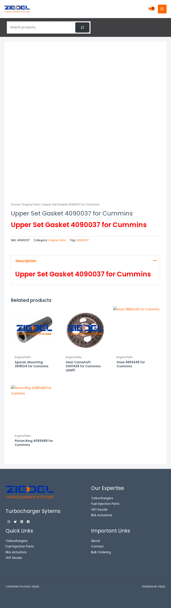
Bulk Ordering (101, 552)
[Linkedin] (21, 521)
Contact (97, 546)
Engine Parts (31, 204)
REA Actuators (16, 552)
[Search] (82, 27)
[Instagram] (9, 521)
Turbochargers (17, 541)
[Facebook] (28, 521)
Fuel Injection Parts (20, 546)
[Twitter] (15, 521)
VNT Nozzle (14, 558)
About (95, 541)
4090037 (83, 240)
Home (15, 204)
